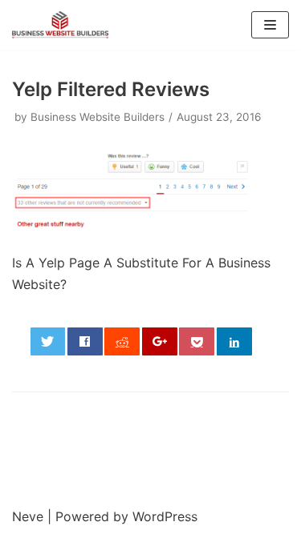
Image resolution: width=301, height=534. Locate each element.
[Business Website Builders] (60, 24)
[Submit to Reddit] (122, 341)
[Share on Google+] (159, 341)
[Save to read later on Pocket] (196, 341)
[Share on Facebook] (85, 341)
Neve (27, 516)
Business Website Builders (98, 116)
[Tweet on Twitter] (48, 341)
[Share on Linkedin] (234, 341)
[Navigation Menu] (270, 24)
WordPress (164, 516)
